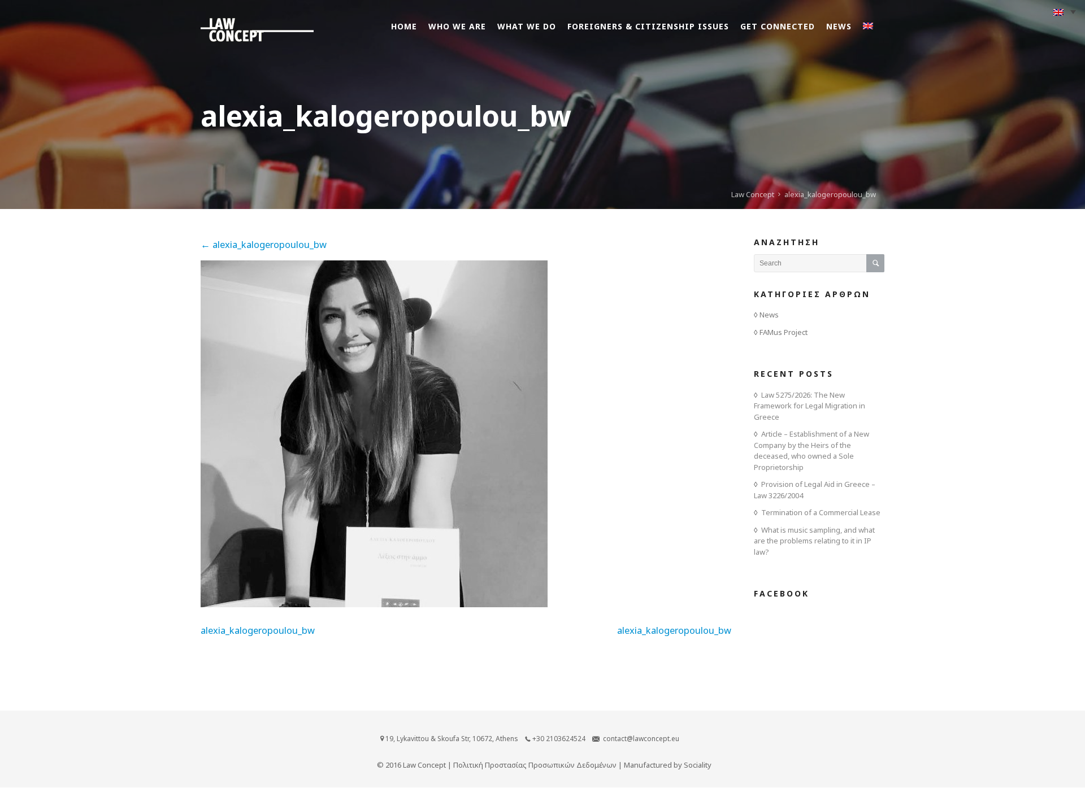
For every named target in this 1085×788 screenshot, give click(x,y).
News (769, 315)
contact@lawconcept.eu (641, 738)
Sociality (697, 765)
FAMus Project (784, 332)
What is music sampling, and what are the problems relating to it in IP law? (814, 541)
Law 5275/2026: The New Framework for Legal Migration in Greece (809, 406)
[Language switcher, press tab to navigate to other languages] (1065, 12)
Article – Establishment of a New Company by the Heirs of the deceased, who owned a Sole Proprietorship (811, 450)
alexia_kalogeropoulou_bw (264, 244)
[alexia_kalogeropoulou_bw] (374, 603)
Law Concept (752, 194)
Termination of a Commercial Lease (820, 512)
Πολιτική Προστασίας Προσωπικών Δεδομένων (535, 765)
